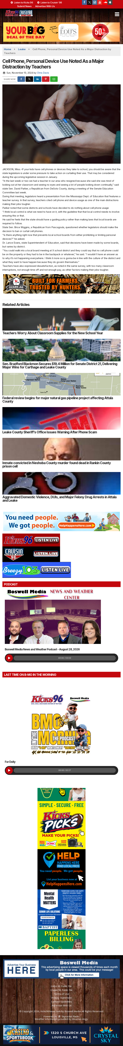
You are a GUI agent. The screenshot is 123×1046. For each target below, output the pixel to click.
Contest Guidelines (61, 1001)
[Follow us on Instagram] (94, 2)
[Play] (9, 658)
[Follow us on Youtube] (99, 2)
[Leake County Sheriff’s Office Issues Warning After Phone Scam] (61, 418)
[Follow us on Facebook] (84, 2)
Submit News (24, 6)
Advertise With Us (45, 6)
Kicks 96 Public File (61, 986)
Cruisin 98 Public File (61, 990)
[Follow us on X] (89, 2)
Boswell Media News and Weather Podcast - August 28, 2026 (42, 649)
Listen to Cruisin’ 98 (51, 2)
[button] (117, 14)
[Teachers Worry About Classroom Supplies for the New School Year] (61, 319)
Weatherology (80, 1019)
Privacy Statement (61, 997)
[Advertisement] (61, 32)
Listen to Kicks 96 (23, 2)
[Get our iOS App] (110, 2)
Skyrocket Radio (70, 1016)
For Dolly (10, 761)
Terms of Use (61, 993)
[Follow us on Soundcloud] (104, 2)
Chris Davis (43, 72)
